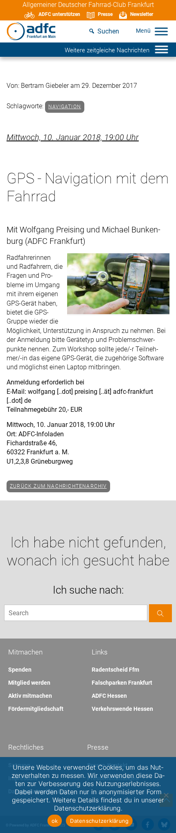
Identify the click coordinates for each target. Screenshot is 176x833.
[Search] (160, 613)
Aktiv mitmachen (30, 695)
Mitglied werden (29, 682)
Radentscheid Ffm (115, 669)
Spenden (20, 669)
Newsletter (141, 14)
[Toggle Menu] (161, 31)
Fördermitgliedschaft (35, 709)
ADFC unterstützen (59, 14)
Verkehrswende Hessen (122, 709)
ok (55, 820)
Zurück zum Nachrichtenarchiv (58, 486)
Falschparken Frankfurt (122, 682)
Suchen (108, 31)
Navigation (64, 106)
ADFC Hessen (109, 695)
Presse (105, 14)
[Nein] (166, 795)
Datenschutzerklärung (99, 820)
